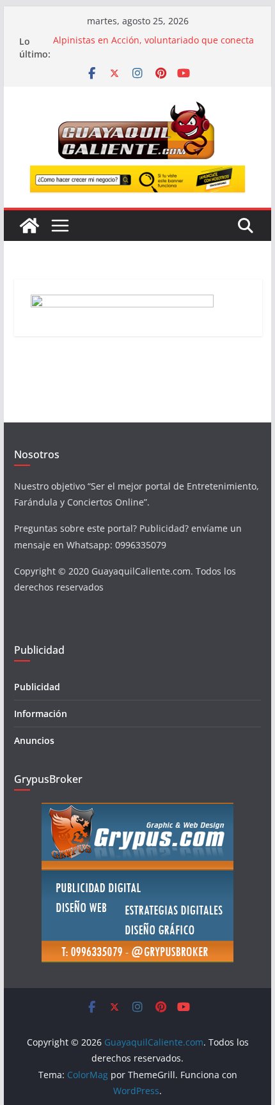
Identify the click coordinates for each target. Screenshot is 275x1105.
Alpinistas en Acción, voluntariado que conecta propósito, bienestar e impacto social (153, 47)
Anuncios (34, 740)
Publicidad (37, 687)
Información (40, 713)
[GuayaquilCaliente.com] (29, 225)
